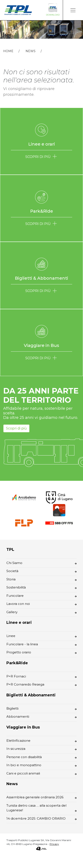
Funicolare (15, 596)
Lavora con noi (18, 604)
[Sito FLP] (24, 523)
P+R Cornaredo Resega (25, 684)
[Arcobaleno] (24, 497)
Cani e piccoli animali (23, 773)
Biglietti (12, 708)
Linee (10, 636)
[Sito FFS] (59, 523)
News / (36, 51)
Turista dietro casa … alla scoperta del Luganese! (36, 807)
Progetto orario (18, 652)
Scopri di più (16, 428)
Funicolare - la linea (22, 644)
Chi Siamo (14, 563)
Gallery (11, 612)
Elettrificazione (18, 741)
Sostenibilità (16, 587)
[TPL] (18, 10)
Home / (14, 51)
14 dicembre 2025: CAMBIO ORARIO (36, 818)
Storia (11, 579)
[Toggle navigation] (73, 10)
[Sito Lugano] (59, 497)
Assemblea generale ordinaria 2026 (34, 797)
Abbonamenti (17, 716)
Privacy (54, 844)
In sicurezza (15, 749)
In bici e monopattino (23, 765)
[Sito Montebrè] (59, 510)
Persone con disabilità (24, 757)
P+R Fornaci (16, 676)
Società (12, 571)
